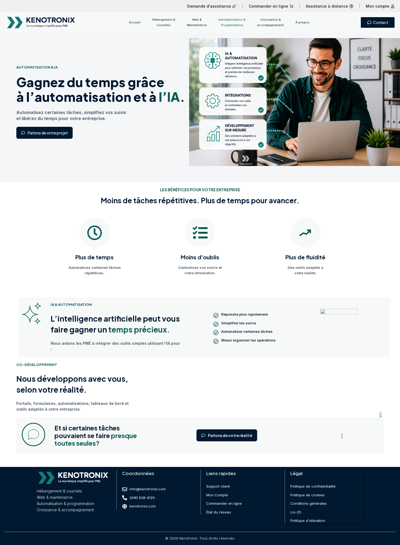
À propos (303, 22)
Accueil (134, 22)
